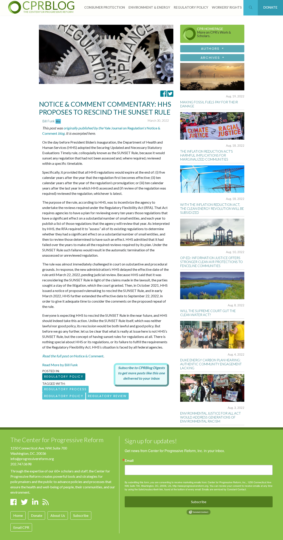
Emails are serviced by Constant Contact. (224, 489)
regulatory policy (191, 7)
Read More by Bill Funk (60, 365)
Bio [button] (58, 121)
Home (18, 515)
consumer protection (104, 7)
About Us (57, 515)
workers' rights (227, 7)
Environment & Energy (149, 7)
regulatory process (65, 389)
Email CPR (21, 527)
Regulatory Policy (63, 376)
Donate (36, 515)
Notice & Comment (72, 356)
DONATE (270, 7)
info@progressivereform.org (32, 459)
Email (129, 460)
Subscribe (80, 515)
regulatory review (107, 396)
